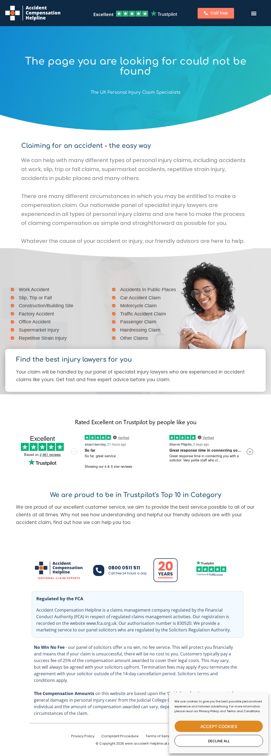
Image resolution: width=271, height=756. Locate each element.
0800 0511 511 (124, 567)
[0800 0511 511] (98, 570)
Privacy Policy (209, 711)
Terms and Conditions (243, 711)
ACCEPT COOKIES (218, 726)
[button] (253, 13)
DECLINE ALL (219, 741)
